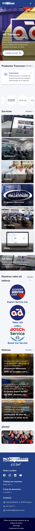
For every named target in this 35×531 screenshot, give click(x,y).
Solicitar (30, 277)
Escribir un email (12, 53)
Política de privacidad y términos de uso (16, 520)
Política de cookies (16, 523)
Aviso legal (16, 526)
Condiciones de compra (16, 528)
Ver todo (28, 66)
